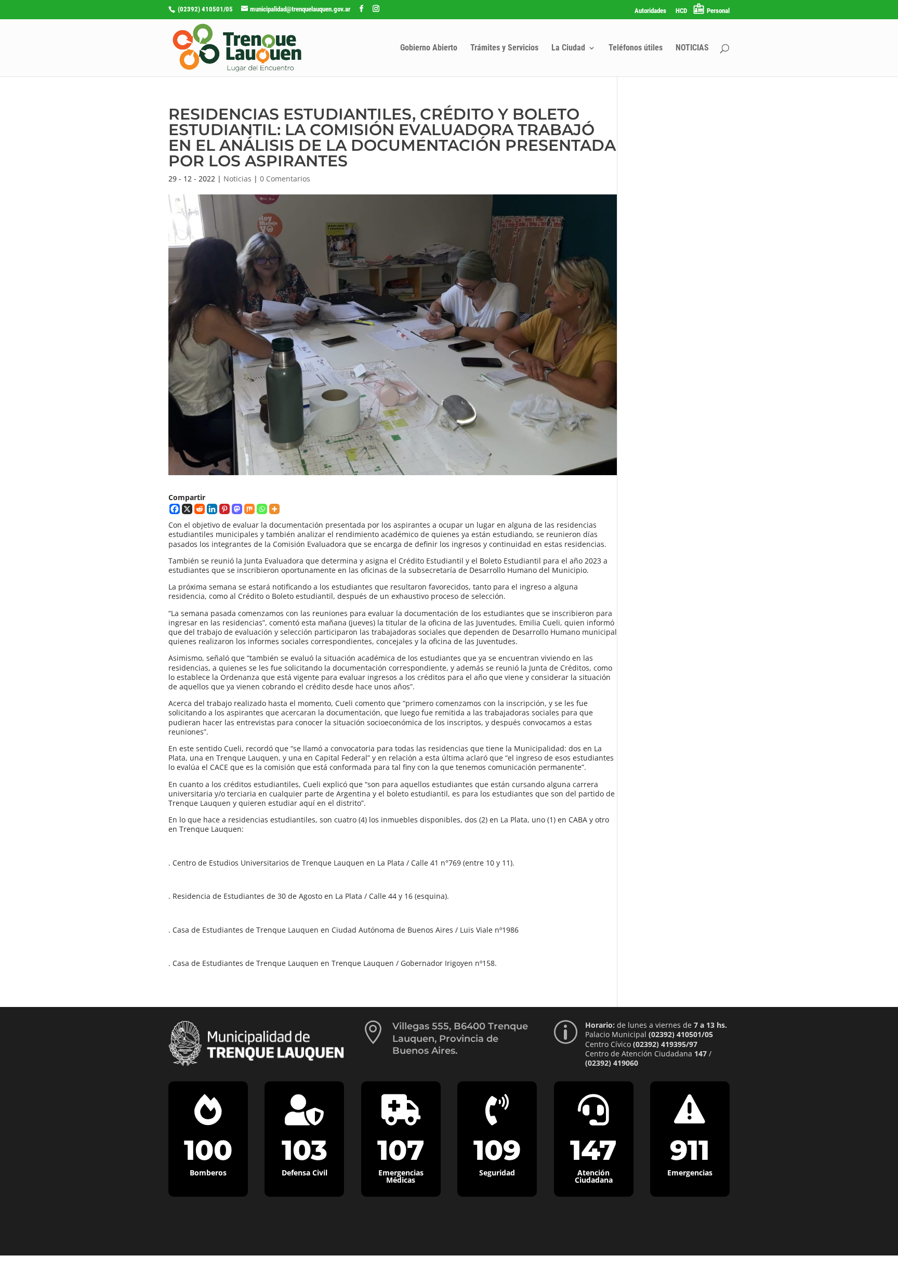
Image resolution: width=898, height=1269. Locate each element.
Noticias (237, 179)
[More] (274, 509)
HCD (681, 11)
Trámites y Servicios (504, 48)
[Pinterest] (224, 509)
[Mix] (249, 509)
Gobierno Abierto (428, 48)
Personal (718, 11)
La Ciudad (568, 48)
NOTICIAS (692, 48)
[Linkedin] (212, 509)
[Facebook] (174, 509)
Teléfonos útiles (636, 48)
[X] (187, 509)
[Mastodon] (237, 509)
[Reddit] (199, 509)
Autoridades (650, 11)
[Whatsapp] (262, 509)
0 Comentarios (285, 179)
